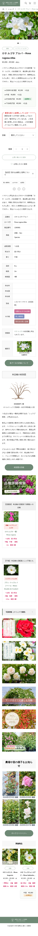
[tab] (18, 43)
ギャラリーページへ (19, 833)
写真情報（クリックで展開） (16, 612)
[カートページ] (30, 3)
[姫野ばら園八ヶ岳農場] (10, 3)
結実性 (22, 182)
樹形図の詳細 (19, 467)
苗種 (3, 135)
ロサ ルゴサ (18, 331)
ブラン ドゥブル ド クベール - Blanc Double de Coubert (11, 586)
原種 (7, 48)
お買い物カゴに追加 (19, 157)
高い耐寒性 (6, 182)
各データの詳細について (19, 363)
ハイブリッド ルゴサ (21, 48)
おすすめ (15, 182)
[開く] (34, 3)
